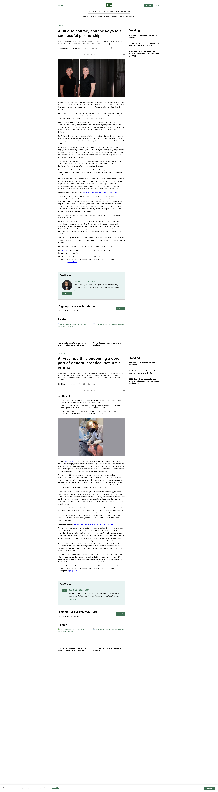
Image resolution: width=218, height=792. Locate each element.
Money (106, 16)
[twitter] (91, 54)
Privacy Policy (55, 788)
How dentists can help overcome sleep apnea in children (93, 524)
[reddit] (94, 54)
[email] (97, 54)
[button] (59, 5)
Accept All (209, 788)
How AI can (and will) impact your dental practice (100, 192)
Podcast (115, 16)
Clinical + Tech (96, 16)
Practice (85, 16)
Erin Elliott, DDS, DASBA (66, 384)
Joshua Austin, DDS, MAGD (67, 48)
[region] (109, 788)
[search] (62, 5)
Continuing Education (128, 16)
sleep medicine (69, 461)
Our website (65, 250)
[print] (124, 54)
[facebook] (85, 54)
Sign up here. (72, 262)
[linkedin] (88, 54)
